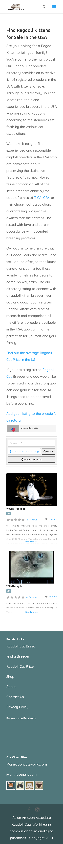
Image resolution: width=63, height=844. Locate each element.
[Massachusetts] (13, 428)
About (11, 687)
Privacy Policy (17, 707)
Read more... (31, 541)
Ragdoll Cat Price (20, 666)
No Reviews (31, 519)
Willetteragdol (14, 586)
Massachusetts (29, 428)
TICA (37, 198)
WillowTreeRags (15, 508)
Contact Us (15, 697)
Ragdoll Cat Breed (20, 646)
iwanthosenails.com (21, 774)
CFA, (46, 198)
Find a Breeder (17, 656)
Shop (10, 676)
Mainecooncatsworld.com (26, 764)
